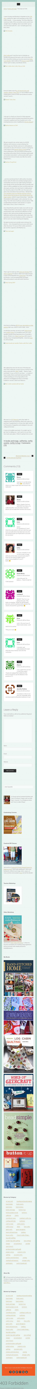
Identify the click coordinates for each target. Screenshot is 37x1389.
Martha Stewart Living (20, 149)
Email (5, 753)
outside (28, 1243)
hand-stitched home (11, 1232)
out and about (18, 1243)
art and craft (9, 1201)
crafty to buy (15, 443)
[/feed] (23, 1372)
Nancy (19, 477)
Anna (18, 618)
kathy (18, 547)
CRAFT (17, 371)
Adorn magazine (8, 273)
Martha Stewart (29, 122)
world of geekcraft (21, 1263)
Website (6, 762)
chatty (16, 1215)
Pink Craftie (7, 55)
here (21, 873)
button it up (22, 1209)
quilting (8, 1255)
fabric (18, 1226)
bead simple (9, 1204)
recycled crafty (18, 1255)
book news (9, 1207)
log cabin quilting (10, 1238)
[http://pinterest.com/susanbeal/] (20, 1372)
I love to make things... (23, 1235)
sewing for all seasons (12, 1260)
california (23, 441)
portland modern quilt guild (13, 1249)
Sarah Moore (21, 573)
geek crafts (9, 1229)
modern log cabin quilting (13, 1240)
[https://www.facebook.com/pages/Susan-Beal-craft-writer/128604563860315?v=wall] (10, 1372)
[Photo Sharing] (18, 41)
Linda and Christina (24, 272)
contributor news (11, 1218)
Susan (19, 499)
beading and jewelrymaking (24, 1201)
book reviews (19, 1207)
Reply (19, 474)
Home (5, 8)
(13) (5, 445)
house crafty (9, 1235)
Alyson (19, 665)
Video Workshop (17, 942)
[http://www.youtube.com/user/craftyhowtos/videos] (26, 1372)
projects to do (22, 1252)
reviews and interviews (12, 1257)
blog (31, 338)
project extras (10, 1252)
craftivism (22, 1221)
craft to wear (9, 1224)
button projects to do (12, 1212)
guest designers (20, 1229)
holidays (23, 1232)
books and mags (12, 8)
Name (5, 745)
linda (18, 522)
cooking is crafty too (25, 1218)
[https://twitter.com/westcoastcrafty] (17, 1372)
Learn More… (7, 1282)
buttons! (24, 1212)
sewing (25, 1257)
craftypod (20, 594)
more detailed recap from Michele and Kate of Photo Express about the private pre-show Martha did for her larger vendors (18, 195)
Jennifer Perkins (10, 332)
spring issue (22, 275)
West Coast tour (19, 336)
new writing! (27, 1240)
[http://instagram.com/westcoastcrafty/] (13, 1372)
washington (9, 1263)
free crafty (27, 1226)
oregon (8, 1243)
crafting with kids (11, 1221)
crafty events (21, 1224)
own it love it (9, 1246)
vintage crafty (26, 1260)
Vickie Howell (28, 330)
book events (19, 1204)
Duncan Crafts (25, 61)
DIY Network (15, 419)
